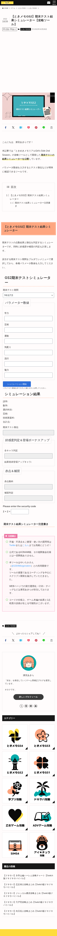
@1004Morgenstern (21, 566)
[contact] (35, 706)
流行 (6, 358)
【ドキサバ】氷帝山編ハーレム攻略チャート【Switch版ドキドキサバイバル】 (28, 877)
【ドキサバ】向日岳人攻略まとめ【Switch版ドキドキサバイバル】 (28, 912)
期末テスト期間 (10, 290)
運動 (6, 335)
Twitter (12, 545)
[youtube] (31, 706)
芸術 (6, 324)
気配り (7, 347)
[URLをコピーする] (51, 127)
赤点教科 (8, 481)
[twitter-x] (21, 706)
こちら (25, 545)
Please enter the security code (19, 506)
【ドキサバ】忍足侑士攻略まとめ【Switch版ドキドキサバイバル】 (28, 885)
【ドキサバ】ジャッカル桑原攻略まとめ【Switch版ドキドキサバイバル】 (28, 894)
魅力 (6, 369)
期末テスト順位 (10, 427)
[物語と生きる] (7, 2)
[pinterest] (26, 706)
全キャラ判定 (11, 450)
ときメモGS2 (25, 29)
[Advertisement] (28, 59)
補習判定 (8, 492)
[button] (5, 127)
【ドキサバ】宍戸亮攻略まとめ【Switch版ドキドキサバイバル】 (28, 903)
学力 (6, 313)
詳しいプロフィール (28, 697)
